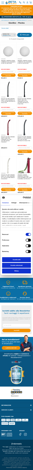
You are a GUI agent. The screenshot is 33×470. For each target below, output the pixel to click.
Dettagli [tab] (13, 202)
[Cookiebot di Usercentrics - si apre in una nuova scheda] (23, 197)
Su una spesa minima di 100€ (25, 288)
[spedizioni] (24, 283)
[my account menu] (27, 2)
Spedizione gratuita (24, 286)
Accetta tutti (16, 259)
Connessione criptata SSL (8, 288)
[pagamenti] (8, 283)
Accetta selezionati (16, 265)
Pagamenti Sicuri (8, 286)
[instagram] (27, 434)
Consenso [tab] (5, 202)
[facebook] (21, 434)
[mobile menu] (2, 2)
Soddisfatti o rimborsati (8, 297)
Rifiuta (16, 271)
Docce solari (5, 28)
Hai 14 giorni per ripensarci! (8, 299)
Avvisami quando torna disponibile (8, 75)
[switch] (28, 240)
